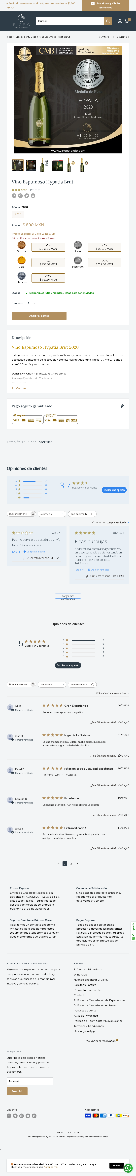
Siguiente (121, 36)
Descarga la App (84, 1031)
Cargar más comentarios (68, 596)
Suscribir (17, 1091)
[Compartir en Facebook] (14, 195)
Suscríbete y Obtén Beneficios (108, 5)
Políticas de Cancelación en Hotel (95, 1005)
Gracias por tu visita (26, 36)
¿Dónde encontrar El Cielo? (91, 979)
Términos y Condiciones (88, 1026)
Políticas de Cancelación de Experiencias (99, 1000)
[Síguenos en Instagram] (21, 1116)
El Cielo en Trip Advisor (88, 969)
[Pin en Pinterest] (20, 195)
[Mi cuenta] (120, 21)
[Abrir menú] (8, 21)
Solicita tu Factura (85, 984)
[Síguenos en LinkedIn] (34, 1116)
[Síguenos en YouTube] (28, 1116)
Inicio (9, 36)
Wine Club (80, 974)
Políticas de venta (85, 1010)
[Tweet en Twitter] (26, 195)
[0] (127, 21)
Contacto (80, 995)
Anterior (106, 36)
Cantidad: (18, 303)
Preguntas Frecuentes (88, 990)
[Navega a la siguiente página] (77, 863)
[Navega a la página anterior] (59, 863)
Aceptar (116, 1165)
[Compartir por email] (33, 195)
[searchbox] (18, 513)
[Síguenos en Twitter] (15, 1116)
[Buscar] (108, 21)
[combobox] (52, 514)
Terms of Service (95, 1137)
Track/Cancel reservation (100, 1040)
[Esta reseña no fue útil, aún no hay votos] (58, 558)
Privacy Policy (78, 1137)
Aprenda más (51, 1167)
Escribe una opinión (114, 489)
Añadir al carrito (39, 315)
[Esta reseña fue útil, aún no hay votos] (52, 558)
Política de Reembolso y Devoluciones (98, 1020)
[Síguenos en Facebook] (9, 1116)
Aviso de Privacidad (86, 1015)
